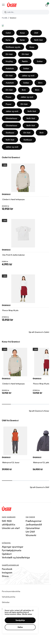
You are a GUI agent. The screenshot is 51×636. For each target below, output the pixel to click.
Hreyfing (9, 61)
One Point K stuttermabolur (13, 255)
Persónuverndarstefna (11, 591)
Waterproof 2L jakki (41, 462)
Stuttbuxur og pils (13, 47)
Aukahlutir (10, 68)
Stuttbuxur (10, 132)
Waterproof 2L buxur (10, 462)
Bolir (24, 90)
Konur (22, 33)
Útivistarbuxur (11, 118)
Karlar (8, 40)
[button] (3, 4)
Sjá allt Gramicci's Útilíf (39, 487)
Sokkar (40, 61)
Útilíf (36, 33)
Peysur (8, 97)
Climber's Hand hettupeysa (13, 199)
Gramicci (13, 18)
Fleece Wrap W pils (10, 310)
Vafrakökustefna (8, 597)
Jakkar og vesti (28, 75)
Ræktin (25, 61)
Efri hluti (9, 54)
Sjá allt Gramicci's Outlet (39, 332)
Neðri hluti (38, 40)
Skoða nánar (27, 614)
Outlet (8, 33)
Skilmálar (6, 602)
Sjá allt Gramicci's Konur (39, 411)
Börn (40, 83)
